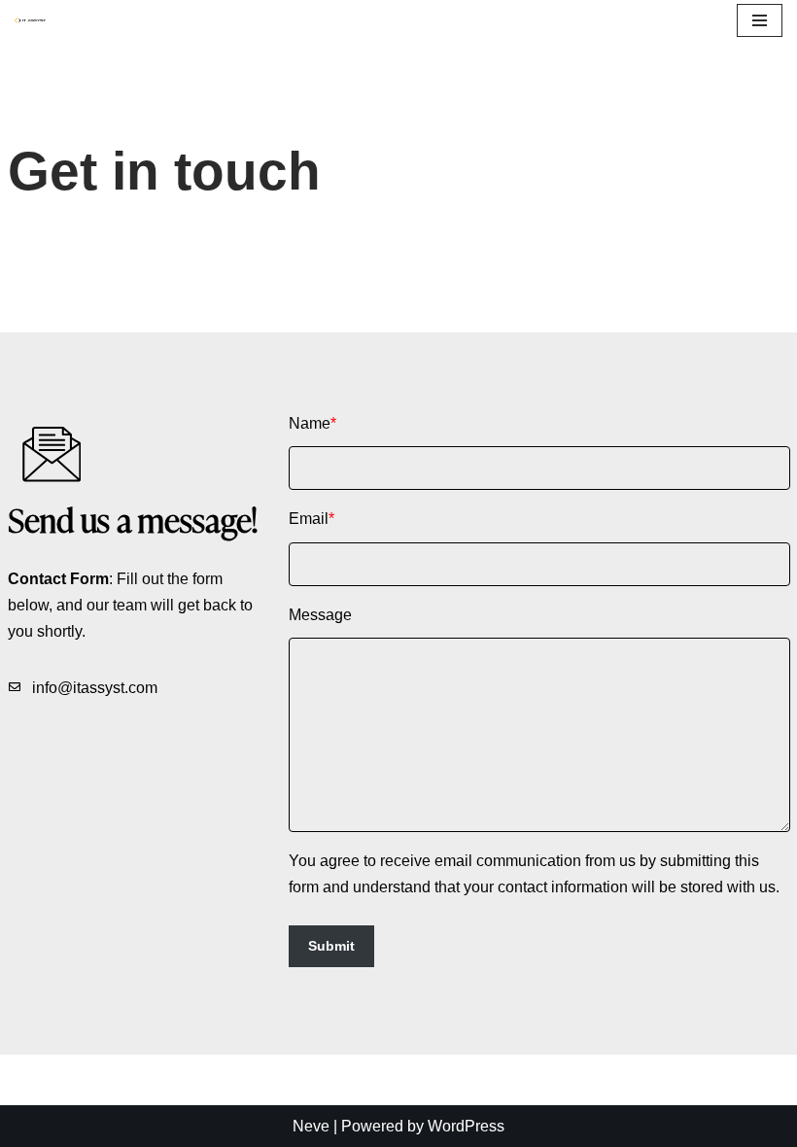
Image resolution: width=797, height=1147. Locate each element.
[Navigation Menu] (759, 20)
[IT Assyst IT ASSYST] (35, 20)
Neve (311, 1126)
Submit (331, 946)
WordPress (466, 1126)
